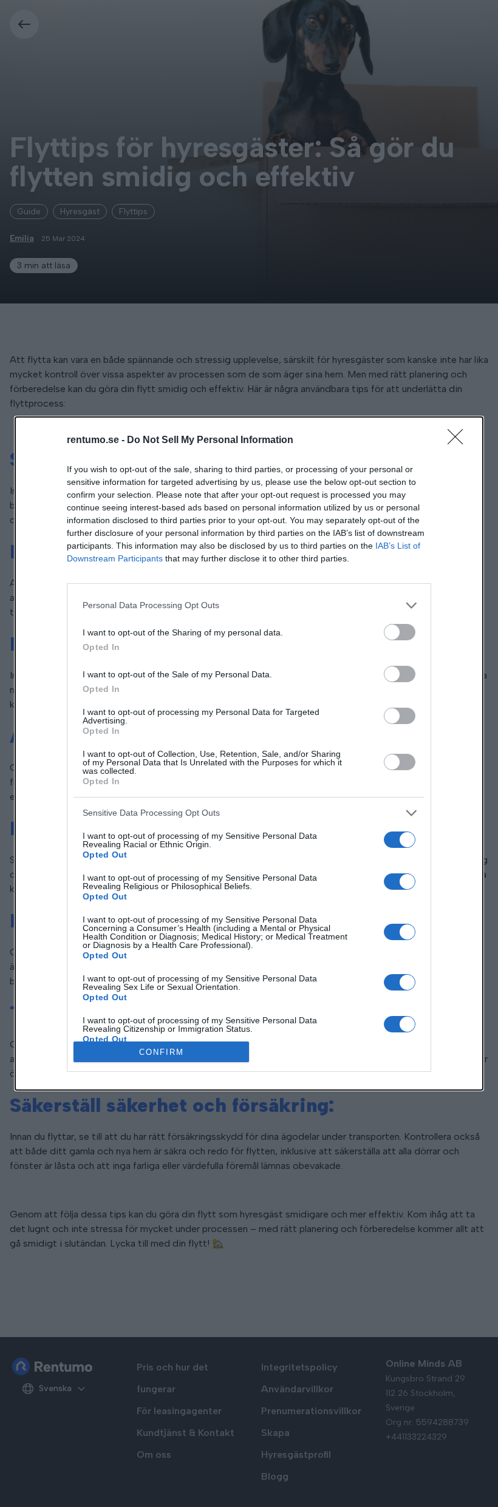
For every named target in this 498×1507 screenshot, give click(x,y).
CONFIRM (161, 1052)
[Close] (459, 440)
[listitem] (249, 605)
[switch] (399, 632)
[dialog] (249, 754)
